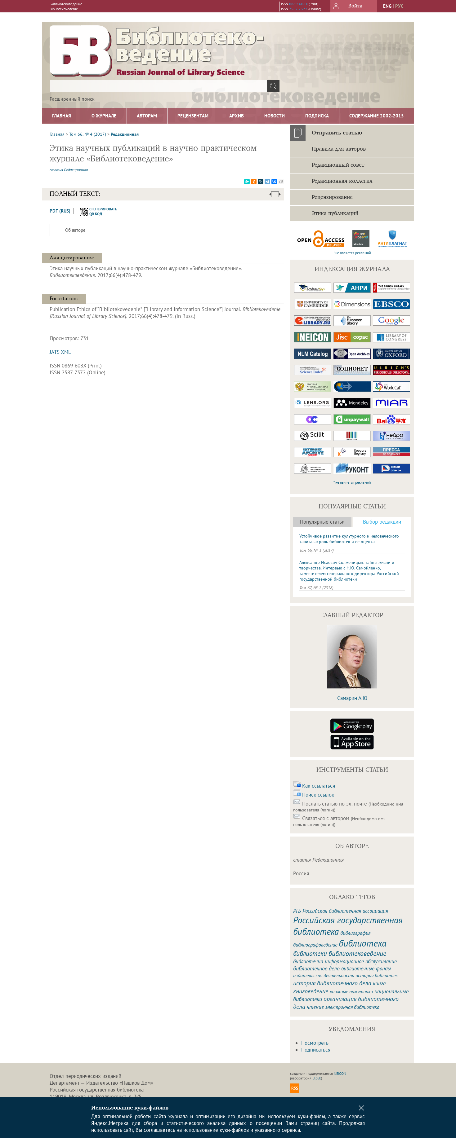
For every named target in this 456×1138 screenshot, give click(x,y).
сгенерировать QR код (99, 211)
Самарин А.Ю (352, 698)
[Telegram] (267, 181)
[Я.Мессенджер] (247, 181)
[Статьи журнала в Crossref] (361, 238)
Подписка (317, 116)
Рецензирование (332, 197)
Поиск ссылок (318, 794)
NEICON (340, 1073)
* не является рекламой (352, 252)
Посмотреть (315, 1042)
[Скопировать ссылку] (281, 181)
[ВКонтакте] (274, 181)
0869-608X (298, 4)
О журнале (104, 116)
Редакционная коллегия (342, 181)
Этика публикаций (335, 213)
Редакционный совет (338, 165)
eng (387, 6)
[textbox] (158, 86)
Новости (274, 116)
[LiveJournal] (260, 181)
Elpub (316, 1078)
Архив (236, 116)
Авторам (147, 116)
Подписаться (315, 1049)
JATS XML (60, 352)
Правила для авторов (339, 149)
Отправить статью (337, 133)
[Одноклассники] (254, 181)
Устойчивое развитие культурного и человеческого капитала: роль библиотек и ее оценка (349, 538)
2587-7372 (298, 9)
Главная (61, 116)
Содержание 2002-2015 (376, 116)
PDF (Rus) (60, 211)
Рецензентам (192, 116)
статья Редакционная (69, 170)
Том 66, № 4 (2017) (87, 134)
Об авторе (75, 230)
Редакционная (125, 134)
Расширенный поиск (72, 99)
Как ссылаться (318, 785)
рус (399, 6)
